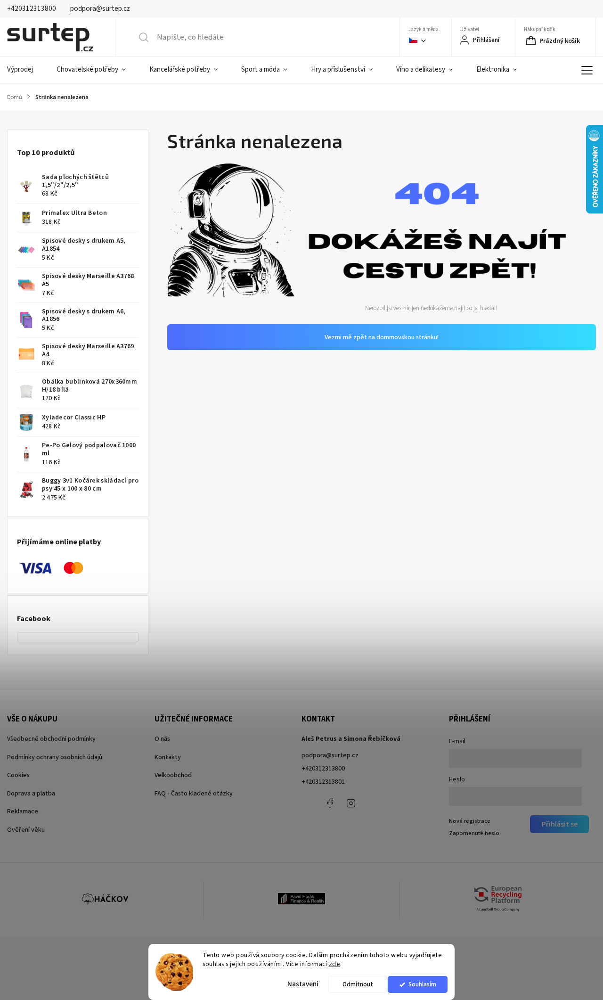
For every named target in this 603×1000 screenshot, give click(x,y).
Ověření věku (26, 830)
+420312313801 (323, 782)
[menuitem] (26, 70)
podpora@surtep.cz (330, 755)
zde (335, 963)
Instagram (351, 803)
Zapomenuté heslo (474, 833)
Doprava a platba (31, 793)
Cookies (18, 775)
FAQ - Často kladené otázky (194, 793)
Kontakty (168, 757)
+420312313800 (323, 768)
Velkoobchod (173, 775)
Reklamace (22, 811)
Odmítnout (357, 984)
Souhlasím (422, 984)
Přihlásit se (560, 824)
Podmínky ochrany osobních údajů (54, 757)
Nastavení (302, 984)
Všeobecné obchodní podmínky (51, 739)
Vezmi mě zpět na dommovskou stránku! (382, 337)
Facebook (330, 803)
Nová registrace (469, 821)
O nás (162, 739)
